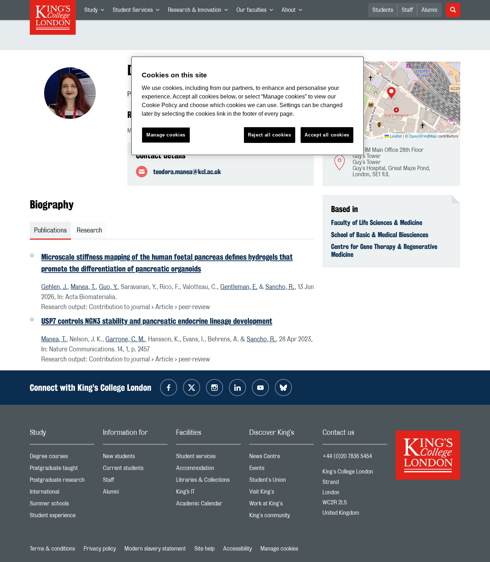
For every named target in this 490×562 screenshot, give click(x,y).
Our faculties (256, 11)
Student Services (138, 11)
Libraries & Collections (208, 481)
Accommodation (208, 469)
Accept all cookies (327, 135)
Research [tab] (89, 230)
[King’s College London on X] (191, 387)
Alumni (429, 10)
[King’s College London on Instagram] (214, 387)
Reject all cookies (269, 135)
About (294, 11)
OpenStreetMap (423, 136)
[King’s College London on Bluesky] (283, 387)
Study (96, 11)
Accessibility (237, 549)
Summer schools (62, 505)
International (62, 493)
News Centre (281, 457)
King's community (281, 517)
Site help (204, 549)
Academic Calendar (208, 505)
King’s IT (208, 493)
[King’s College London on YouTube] (260, 387)
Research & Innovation (200, 11)
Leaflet (395, 136)
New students (135, 457)
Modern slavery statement (155, 549)
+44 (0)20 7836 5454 (347, 456)
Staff (407, 10)
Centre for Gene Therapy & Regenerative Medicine (384, 250)
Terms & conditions (52, 549)
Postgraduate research (62, 481)
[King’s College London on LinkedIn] (237, 387)
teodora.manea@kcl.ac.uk (187, 171)
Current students (135, 469)
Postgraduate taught (62, 469)
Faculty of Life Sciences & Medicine (376, 222)
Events (281, 469)
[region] (247, 105)
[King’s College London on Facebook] (168, 387)
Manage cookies (279, 549)
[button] (391, 93)
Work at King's (281, 505)
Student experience (62, 517)
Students (382, 10)
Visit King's (281, 493)
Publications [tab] (50, 230)
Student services (208, 457)
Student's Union (281, 481)
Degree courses (62, 457)
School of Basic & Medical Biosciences (379, 234)
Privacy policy (100, 549)
